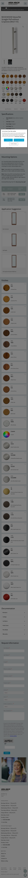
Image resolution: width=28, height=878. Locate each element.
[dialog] (14, 138)
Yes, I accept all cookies (18, 140)
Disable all (8, 140)
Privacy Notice (22, 136)
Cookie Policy (16, 136)
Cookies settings (14, 143)
